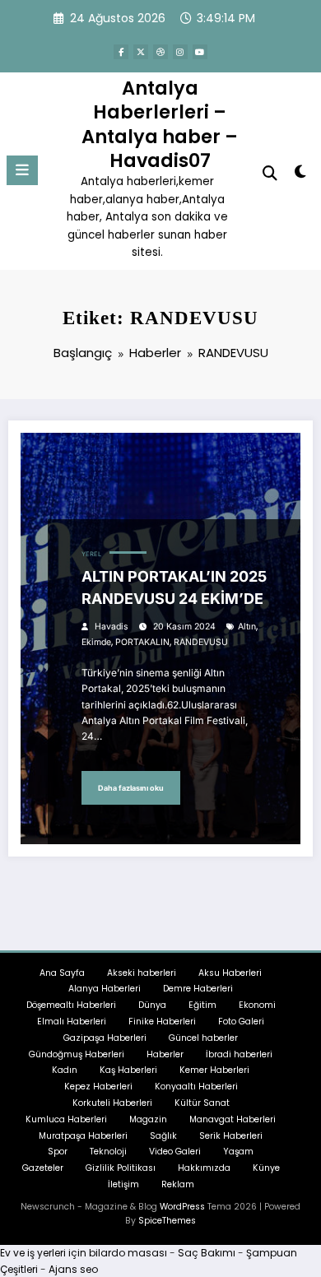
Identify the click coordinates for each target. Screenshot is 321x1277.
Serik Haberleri (231, 1136)
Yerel (91, 554)
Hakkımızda (204, 1168)
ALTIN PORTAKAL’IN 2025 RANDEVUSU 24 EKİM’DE (174, 587)
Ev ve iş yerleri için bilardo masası (83, 1253)
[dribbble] (160, 51)
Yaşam (238, 1151)
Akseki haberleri (141, 973)
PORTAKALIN (142, 642)
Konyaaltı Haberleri (196, 1086)
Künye (266, 1168)
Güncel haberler (203, 1038)
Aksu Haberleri (230, 973)
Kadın (64, 1070)
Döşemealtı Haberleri (71, 1005)
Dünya (152, 1005)
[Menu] (22, 170)
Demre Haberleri (198, 988)
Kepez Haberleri (98, 1086)
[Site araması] (269, 173)
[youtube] (200, 51)
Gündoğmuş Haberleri (76, 1054)
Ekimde (96, 642)
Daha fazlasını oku (131, 787)
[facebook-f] (121, 51)
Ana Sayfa (62, 973)
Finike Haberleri (162, 1021)
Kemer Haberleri (214, 1070)
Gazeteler (42, 1168)
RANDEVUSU (201, 642)
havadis (111, 626)
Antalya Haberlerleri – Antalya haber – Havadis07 (159, 124)
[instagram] (180, 51)
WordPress (182, 1206)
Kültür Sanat (202, 1103)
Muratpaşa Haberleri (83, 1136)
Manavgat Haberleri (232, 1119)
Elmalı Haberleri (71, 1021)
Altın (247, 626)
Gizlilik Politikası (121, 1168)
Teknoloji (108, 1151)
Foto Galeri (241, 1021)
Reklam (177, 1184)
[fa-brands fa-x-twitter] (140, 51)
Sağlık (163, 1136)
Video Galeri (175, 1151)
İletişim (123, 1184)
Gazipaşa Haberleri (105, 1038)
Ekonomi (257, 1005)
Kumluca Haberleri (66, 1119)
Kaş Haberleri (128, 1070)
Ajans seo (73, 1269)
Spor (57, 1151)
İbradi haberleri (239, 1054)
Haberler (165, 1054)
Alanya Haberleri (104, 988)
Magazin (148, 1119)
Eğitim (202, 1005)
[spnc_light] (300, 174)
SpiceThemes (167, 1220)
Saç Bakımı (206, 1253)
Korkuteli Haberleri (112, 1103)
